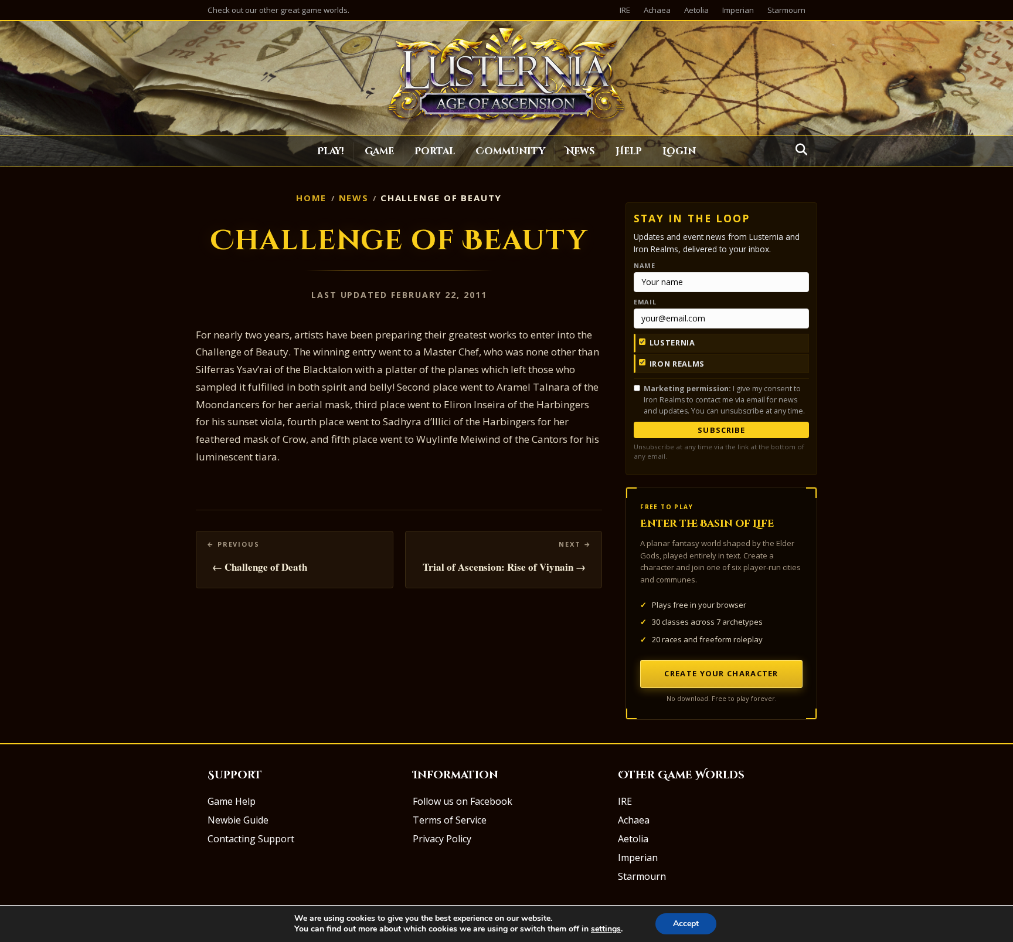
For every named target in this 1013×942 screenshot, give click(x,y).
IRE (625, 10)
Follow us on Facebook (462, 801)
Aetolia (696, 10)
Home (311, 198)
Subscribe (721, 430)
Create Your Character (721, 673)
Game (379, 151)
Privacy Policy (442, 838)
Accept (686, 923)
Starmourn (786, 10)
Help (629, 151)
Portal (434, 151)
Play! (330, 151)
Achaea (657, 10)
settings (606, 929)
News (580, 151)
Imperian (738, 10)
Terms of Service (450, 820)
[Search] (798, 149)
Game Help (232, 801)
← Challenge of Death (259, 567)
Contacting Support (251, 838)
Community (510, 151)
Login (679, 151)
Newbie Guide (238, 820)
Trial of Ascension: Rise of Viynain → (504, 567)
